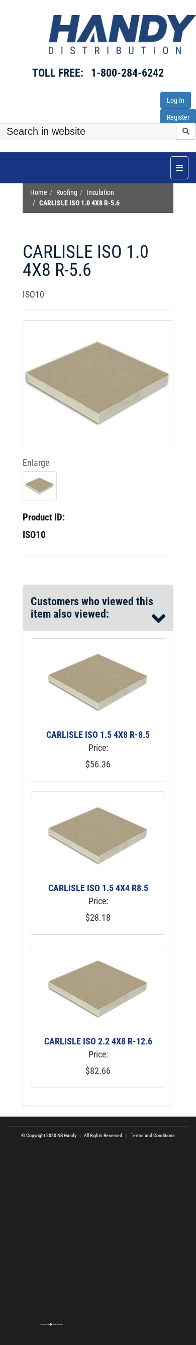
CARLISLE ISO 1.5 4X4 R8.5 (98, 888)
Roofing (66, 192)
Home (38, 192)
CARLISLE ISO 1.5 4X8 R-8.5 (98, 734)
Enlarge (36, 462)
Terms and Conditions (153, 1135)
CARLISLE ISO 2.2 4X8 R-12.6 (98, 1041)
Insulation (100, 192)
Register (178, 117)
